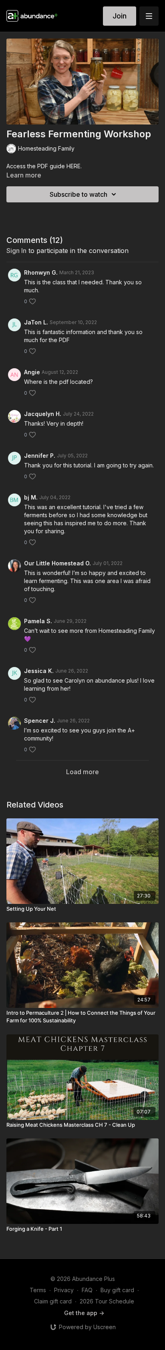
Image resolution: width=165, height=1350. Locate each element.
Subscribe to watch (78, 194)
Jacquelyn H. (42, 413)
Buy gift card (117, 1290)
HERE (73, 166)
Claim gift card (53, 1301)
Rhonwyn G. (41, 272)
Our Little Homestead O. (57, 563)
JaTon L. (36, 322)
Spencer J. (39, 720)
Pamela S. (38, 621)
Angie (32, 372)
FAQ (87, 1290)
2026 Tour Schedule (107, 1301)
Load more (82, 772)
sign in (16, 251)
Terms (38, 1290)
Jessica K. (39, 670)
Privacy (64, 1290)
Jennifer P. (39, 455)
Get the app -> (84, 1312)
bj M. (31, 497)
